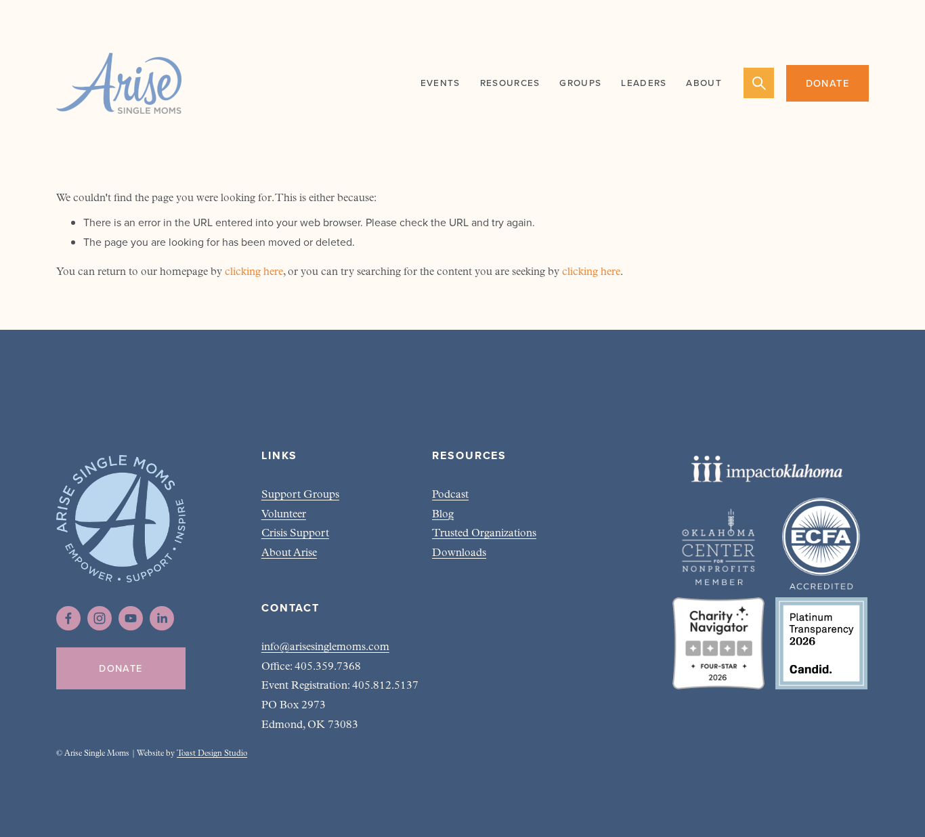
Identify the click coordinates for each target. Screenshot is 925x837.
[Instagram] (99, 618)
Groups (580, 82)
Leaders (643, 82)
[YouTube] (131, 618)
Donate (828, 83)
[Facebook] (68, 618)
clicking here (254, 272)
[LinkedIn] (162, 618)
